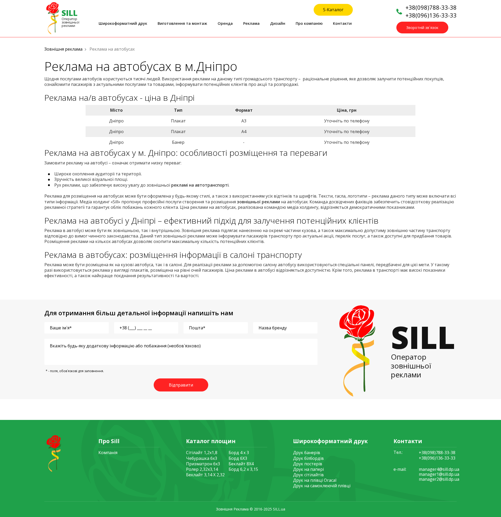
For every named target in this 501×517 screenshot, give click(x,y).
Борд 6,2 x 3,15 (243, 469)
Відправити (181, 385)
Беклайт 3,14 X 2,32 (205, 475)
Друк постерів (307, 464)
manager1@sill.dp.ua (439, 474)
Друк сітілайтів (308, 475)
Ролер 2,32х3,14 (202, 469)
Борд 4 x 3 (239, 452)
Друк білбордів (308, 458)
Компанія (107, 452)
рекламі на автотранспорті (200, 185)
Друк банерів (306, 452)
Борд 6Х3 (238, 458)
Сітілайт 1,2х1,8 (201, 452)
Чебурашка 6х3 (201, 458)
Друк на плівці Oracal (314, 480)
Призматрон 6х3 (203, 464)
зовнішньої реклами (258, 202)
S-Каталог (333, 10)
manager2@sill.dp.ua (439, 479)
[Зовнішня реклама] (53, 452)
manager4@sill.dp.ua (439, 469)
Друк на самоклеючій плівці (321, 486)
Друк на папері (308, 469)
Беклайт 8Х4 (241, 464)
